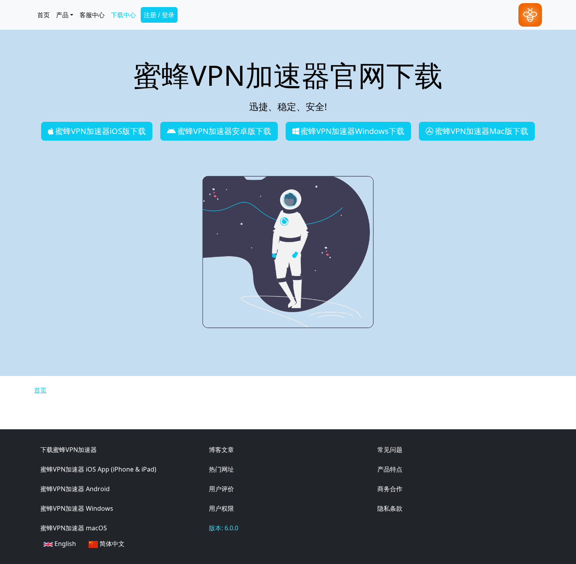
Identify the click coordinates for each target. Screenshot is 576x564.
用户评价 (221, 488)
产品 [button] (62, 15)
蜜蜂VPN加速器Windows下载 (352, 131)
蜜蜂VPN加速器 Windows (76, 508)
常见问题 (389, 449)
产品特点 (389, 469)
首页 (43, 15)
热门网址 (221, 469)
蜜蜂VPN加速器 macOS (73, 528)
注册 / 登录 (159, 15)
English (64, 543)
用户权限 (221, 508)
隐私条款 (389, 508)
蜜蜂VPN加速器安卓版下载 (224, 131)
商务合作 (389, 488)
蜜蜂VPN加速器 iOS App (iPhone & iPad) (98, 469)
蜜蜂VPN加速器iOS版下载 (100, 131)
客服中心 (92, 15)
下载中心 (123, 15)
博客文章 (221, 449)
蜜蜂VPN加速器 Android (75, 488)
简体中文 (111, 543)
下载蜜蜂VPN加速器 (68, 449)
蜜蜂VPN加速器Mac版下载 (481, 131)
